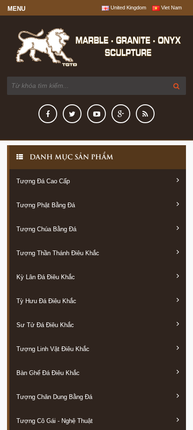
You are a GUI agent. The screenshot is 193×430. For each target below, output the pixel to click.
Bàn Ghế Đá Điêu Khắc (48, 372)
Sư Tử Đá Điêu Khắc (45, 324)
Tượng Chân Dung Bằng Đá (54, 396)
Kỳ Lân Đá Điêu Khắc (45, 277)
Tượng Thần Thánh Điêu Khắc (57, 253)
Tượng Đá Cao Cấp (43, 181)
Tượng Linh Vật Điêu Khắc (52, 348)
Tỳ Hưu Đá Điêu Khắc (46, 301)
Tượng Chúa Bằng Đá (46, 229)
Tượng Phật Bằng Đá (45, 205)
